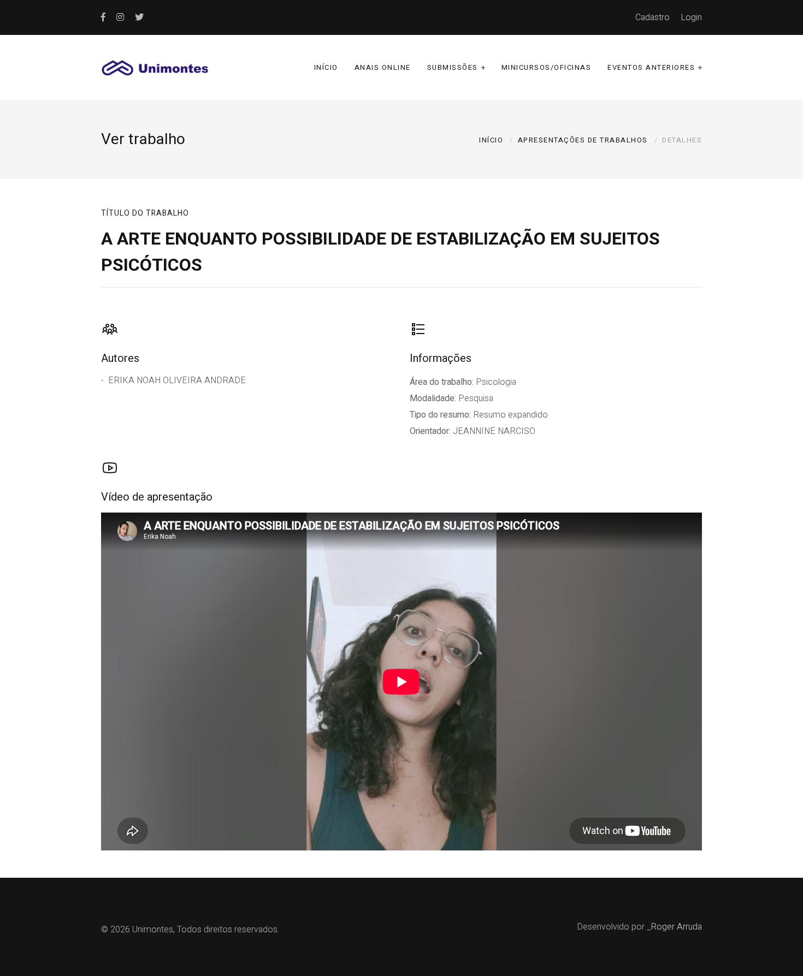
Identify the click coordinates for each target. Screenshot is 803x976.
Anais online (383, 67)
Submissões (452, 67)
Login (691, 17)
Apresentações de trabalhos (583, 140)
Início (326, 67)
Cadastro (652, 17)
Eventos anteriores (651, 67)
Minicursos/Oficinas (546, 67)
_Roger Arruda (674, 926)
